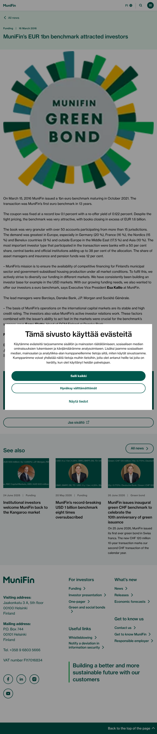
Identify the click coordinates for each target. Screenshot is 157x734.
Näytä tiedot (78, 401)
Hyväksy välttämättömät (78, 388)
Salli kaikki (79, 376)
